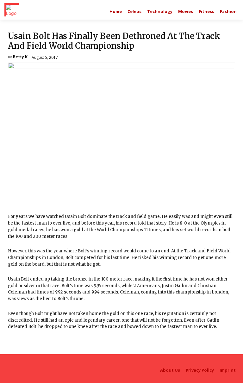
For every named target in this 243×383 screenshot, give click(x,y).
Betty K (20, 57)
